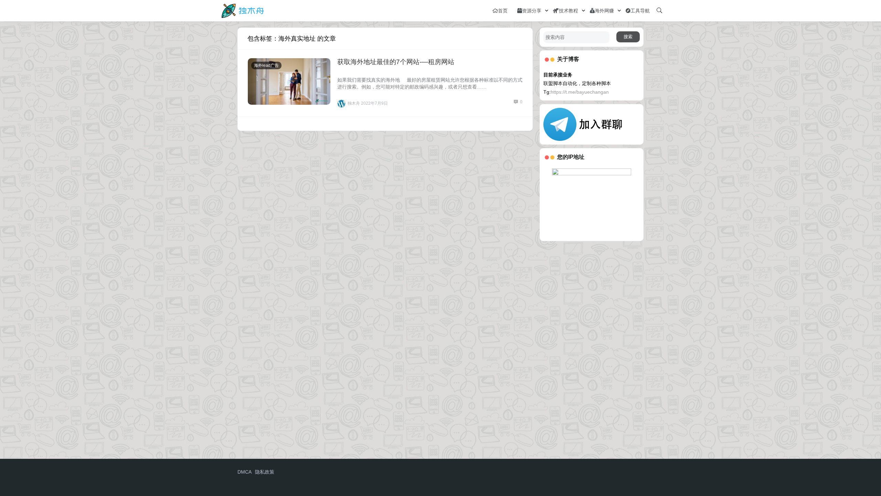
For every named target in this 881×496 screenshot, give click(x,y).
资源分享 (531, 10)
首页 (503, 10)
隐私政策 (264, 472)
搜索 (628, 36)
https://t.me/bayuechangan (580, 92)
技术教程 (568, 10)
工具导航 (640, 10)
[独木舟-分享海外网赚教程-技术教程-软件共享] (242, 10)
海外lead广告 (266, 65)
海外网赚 (604, 10)
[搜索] (659, 11)
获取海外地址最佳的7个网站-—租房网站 (395, 61)
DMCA (244, 472)
